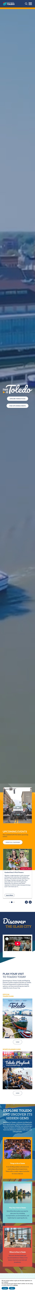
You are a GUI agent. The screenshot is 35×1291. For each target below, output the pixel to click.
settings (15, 1285)
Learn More (11, 800)
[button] (26, 902)
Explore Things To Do (17, 398)
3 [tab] (27, 820)
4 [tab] (29, 820)
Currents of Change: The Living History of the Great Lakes (15, 873)
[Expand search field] (26, 4)
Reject (12, 1288)
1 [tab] (24, 820)
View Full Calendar (13, 842)
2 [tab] (26, 820)
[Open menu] (30, 4)
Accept (5, 1288)
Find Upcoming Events (17, 406)
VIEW (17, 1042)
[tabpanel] (17, 805)
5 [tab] (31, 820)
